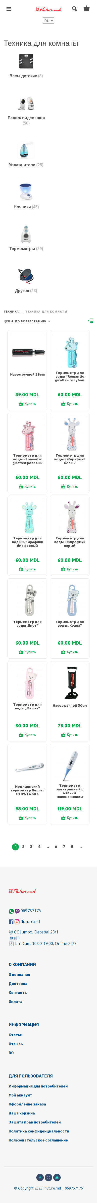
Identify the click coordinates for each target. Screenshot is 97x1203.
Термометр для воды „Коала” (69, 623)
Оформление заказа (27, 1104)
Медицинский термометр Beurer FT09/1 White (27, 790)
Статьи (15, 1035)
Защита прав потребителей (35, 1122)
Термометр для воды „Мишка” (27, 706)
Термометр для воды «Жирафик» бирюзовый (27, 542)
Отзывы (16, 1044)
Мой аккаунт (20, 1095)
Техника (11, 311)
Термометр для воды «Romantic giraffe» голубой (69, 376)
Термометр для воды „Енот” (27, 623)
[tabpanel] (27, 353)
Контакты (18, 993)
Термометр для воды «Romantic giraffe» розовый (27, 459)
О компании (19, 975)
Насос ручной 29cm (27, 374)
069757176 (31, 910)
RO (11, 1053)
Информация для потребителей (38, 1086)
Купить (30, 404)
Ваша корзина (22, 1113)
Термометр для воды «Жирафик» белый (69, 459)
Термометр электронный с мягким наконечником (69, 791)
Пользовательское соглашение (38, 1140)
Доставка (18, 984)
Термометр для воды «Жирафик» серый (69, 542)
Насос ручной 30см (70, 705)
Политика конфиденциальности (39, 1131)
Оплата (15, 1002)
